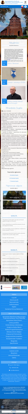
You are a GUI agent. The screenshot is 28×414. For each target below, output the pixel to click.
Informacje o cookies (14, 408)
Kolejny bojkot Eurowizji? (7, 270)
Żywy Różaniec (14, 343)
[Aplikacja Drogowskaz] (5, 287)
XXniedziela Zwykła (14, 108)
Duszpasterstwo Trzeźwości (14, 338)
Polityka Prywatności (14, 406)
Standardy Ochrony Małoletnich (14, 309)
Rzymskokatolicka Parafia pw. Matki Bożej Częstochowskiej (14, 2)
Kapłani (14, 307)
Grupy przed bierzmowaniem (14, 336)
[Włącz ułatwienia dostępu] (26, 6)
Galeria (14, 357)
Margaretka (14, 341)
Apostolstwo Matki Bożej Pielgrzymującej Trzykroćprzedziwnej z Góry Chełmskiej (14, 317)
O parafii (14, 297)
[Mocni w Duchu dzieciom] (14, 287)
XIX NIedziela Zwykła (14, 178)
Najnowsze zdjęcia (14, 186)
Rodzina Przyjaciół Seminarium (14, 329)
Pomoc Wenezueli (13, 63)
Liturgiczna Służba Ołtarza (14, 327)
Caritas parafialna (14, 323)
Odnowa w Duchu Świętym (14, 332)
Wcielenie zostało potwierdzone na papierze (11, 258)
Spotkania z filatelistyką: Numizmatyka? (10, 261)
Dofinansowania (14, 304)
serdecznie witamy (14, 27)
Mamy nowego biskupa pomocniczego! (15, 102)
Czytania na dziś (14, 351)
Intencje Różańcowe (14, 355)
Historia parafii (14, 300)
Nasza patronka (14, 302)
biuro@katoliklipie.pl (15, 370)
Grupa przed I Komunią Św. (14, 334)
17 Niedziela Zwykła (14, 181)
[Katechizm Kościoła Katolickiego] (23, 287)
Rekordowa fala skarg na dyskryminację (10, 267)
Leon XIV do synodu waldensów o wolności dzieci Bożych (13, 264)
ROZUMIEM (13, 411)
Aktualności (14, 43)
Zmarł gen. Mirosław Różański (8, 237)
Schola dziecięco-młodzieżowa (14, 325)
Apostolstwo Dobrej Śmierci (14, 320)
